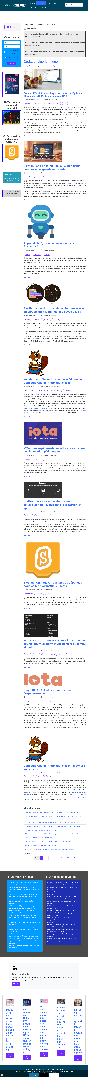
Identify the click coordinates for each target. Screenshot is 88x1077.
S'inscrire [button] (16, 984)
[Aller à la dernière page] (74, 858)
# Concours (40, 390)
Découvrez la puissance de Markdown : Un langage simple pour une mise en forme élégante (53, 834)
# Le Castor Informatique (54, 390)
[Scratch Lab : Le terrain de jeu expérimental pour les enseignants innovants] (43, 151)
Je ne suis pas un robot (13, 52)
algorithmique (28, 413)
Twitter (52, 1069)
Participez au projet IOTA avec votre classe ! (38, 837)
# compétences (29, 701)
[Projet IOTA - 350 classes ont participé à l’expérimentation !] (43, 679)
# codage (53, 66)
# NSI (65, 103)
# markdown (47, 515)
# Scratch (38, 177)
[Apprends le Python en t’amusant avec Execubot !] (41, 222)
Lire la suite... (27, 136)
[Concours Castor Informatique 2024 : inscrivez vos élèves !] (36, 749)
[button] (2, 1075)
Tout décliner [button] (43, 1075)
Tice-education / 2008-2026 (36, 1069)
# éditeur (27, 654)
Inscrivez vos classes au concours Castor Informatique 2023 (43, 845)
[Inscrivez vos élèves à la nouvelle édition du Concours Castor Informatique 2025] (36, 363)
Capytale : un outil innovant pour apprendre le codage (41, 830)
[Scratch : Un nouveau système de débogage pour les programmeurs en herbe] (43, 559)
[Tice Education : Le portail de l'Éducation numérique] (15, 5)
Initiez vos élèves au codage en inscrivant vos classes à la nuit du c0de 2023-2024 (50, 849)
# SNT (58, 103)
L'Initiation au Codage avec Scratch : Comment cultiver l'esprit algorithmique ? (48, 841)
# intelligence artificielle (49, 654)
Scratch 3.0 (80, 600)
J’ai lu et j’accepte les (12, 58)
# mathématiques (38, 103)
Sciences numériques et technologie (36, 408)
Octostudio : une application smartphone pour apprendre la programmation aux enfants (51, 822)
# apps (38, 515)
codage (83, 410)
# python (27, 103)
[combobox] (74, 5)
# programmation (42, 66)
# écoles (27, 459)
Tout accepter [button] (34, 1075)
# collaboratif (28, 515)
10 (68, 858)
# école (39, 701)
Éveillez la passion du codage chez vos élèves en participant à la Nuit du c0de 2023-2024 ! (52, 826)
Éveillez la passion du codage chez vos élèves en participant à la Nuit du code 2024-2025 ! (52, 812)
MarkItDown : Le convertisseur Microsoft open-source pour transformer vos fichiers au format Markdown (55, 644)
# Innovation (37, 459)
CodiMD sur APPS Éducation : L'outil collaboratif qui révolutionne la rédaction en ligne (53, 505)
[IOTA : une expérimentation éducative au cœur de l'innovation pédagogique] (43, 433)
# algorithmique (29, 66)
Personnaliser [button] (54, 1075)
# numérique (48, 701)
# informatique (29, 390)
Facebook (62, 1069)
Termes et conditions (12, 59)
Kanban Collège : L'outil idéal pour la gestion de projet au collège (54, 34)
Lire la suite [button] (10, 1055)
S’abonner (12, 63)
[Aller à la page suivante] (71, 858)
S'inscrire (13, 27)
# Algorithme (28, 177)
